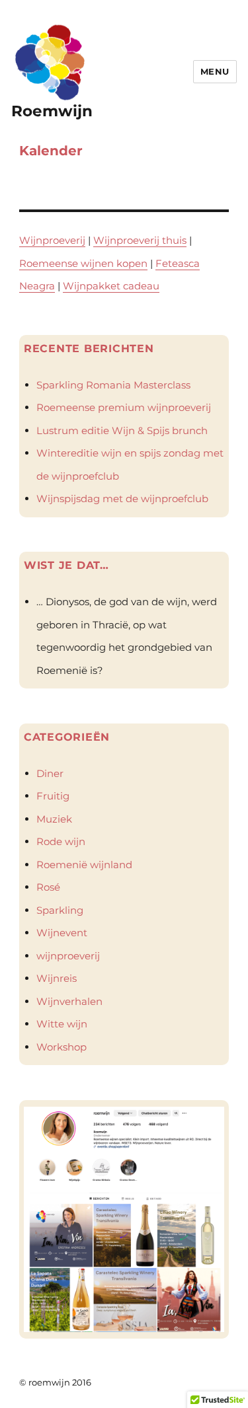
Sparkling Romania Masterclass (113, 385)
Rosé (48, 887)
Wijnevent (61, 932)
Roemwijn (52, 111)
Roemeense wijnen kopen (83, 263)
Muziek (54, 819)
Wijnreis (56, 978)
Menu (214, 71)
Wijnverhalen (69, 1001)
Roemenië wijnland (84, 864)
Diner (49, 773)
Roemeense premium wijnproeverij (123, 407)
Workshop (61, 1047)
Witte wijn (61, 1024)
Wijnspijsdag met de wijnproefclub (122, 498)
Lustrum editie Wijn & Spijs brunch (122, 430)
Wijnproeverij (52, 240)
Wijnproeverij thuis (139, 240)
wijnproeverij (68, 955)
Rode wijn (60, 841)
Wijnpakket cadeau (111, 285)
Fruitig (52, 796)
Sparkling (59, 910)
